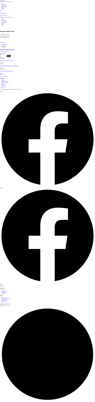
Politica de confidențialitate (5, 298)
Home (2, 33)
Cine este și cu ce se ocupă (3, 76)
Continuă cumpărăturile (3, 15)
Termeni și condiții (4, 297)
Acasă (2, 3)
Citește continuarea (3, 53)
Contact (2, 24)
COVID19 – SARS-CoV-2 (4, 81)
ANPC (2, 302)
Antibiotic (2, 80)
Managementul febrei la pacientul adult (7, 49)
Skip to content (2, 0)
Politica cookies (3, 299)
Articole (2, 7)
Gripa (2, 83)
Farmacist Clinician (5, 44)
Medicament (3, 45)
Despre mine (3, 4)
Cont (0, 10)
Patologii (2, 85)
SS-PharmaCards (4, 6)
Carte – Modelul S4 (4, 5)
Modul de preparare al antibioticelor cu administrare (7, 60)
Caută (1, 54)
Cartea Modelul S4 (4, 291)
